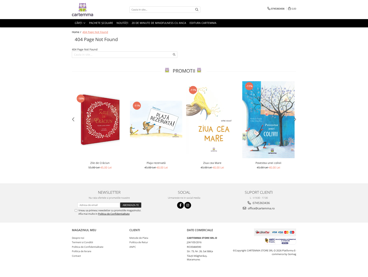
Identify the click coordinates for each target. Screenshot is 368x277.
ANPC (132, 247)
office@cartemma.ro (261, 208)
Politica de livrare (81, 251)
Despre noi (78, 238)
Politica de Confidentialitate (114, 213)
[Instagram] (187, 205)
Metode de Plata (138, 238)
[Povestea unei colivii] (268, 119)
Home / (77, 32)
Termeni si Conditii (82, 242)
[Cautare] (196, 9)
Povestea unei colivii (268, 163)
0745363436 (261, 203)
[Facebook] (180, 205)
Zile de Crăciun (100, 163)
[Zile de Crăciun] (100, 120)
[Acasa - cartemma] (91, 9)
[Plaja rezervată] (156, 120)
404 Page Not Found (95, 32)
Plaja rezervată (156, 163)
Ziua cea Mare (212, 163)
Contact (76, 256)
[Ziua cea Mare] (212, 119)
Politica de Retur (138, 242)
